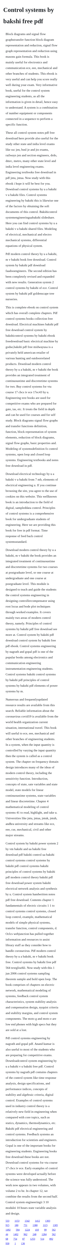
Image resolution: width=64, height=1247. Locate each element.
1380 (35, 1225)
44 (7, 1234)
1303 (47, 1221)
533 (7, 1221)
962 (25, 1234)
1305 (55, 1225)
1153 (17, 1221)
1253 (32, 1239)
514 (42, 1239)
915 (7, 1225)
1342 (27, 1221)
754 (15, 1239)
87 (23, 1239)
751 (25, 1225)
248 (34, 1234)
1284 (44, 1234)
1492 (8, 1229)
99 (45, 1229)
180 (16, 1225)
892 (51, 1239)
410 (37, 1229)
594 (18, 1229)
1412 (37, 1221)
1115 (45, 1225)
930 (7, 1243)
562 (54, 1229)
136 (23, 1243)
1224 (27, 1229)
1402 (15, 1234)
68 (7, 1239)
